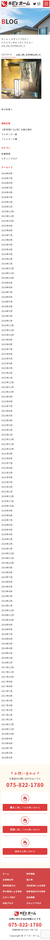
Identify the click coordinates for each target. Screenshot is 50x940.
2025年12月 (7, 211)
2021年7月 (7, 463)
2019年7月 (7, 577)
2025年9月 (7, 225)
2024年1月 (7, 320)
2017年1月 (7, 719)
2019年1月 (7, 605)
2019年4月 (7, 591)
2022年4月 (7, 420)
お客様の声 (8, 879)
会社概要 (30, 897)
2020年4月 (7, 534)
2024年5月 (7, 301)
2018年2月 (7, 657)
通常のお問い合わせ (25, 851)
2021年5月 (7, 472)
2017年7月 (7, 691)
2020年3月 (7, 539)
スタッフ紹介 (9, 897)
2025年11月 (7, 216)
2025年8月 (7, 230)
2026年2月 (7, 201)
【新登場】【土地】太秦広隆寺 (16, 129)
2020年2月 (7, 543)
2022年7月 (7, 406)
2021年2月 (7, 486)
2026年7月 (7, 178)
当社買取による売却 (36, 885)
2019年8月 (7, 572)
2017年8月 (7, 686)
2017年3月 (7, 710)
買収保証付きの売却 (36, 891)
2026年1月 (7, 206)
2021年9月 (7, 453)
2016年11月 (7, 729)
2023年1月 (7, 377)
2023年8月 (7, 344)
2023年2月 (7, 372)
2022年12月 (7, 382)
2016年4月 (7, 757)
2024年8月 (7, 287)
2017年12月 (7, 667)
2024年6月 (7, 296)
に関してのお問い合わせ (25, 807)
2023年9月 (7, 339)
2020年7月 (7, 520)
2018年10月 (7, 619)
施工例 (29, 879)
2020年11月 (7, 501)
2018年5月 (7, 643)
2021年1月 (7, 491)
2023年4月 (7, 363)
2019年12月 (7, 553)
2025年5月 (7, 244)
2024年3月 (7, 311)
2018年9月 (7, 624)
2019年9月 (7, 567)
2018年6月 (7, 638)
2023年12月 (7, 325)
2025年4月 (7, 249)
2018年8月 (7, 629)
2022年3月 (7, 425)
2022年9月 (7, 396)
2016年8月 (7, 743)
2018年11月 (7, 615)
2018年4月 (7, 648)
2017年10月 (7, 676)
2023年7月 (7, 349)
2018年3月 (7, 653)
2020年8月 (7, 515)
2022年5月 (7, 415)
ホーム (6, 873)
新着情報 (5, 153)
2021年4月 (7, 477)
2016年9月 (7, 738)
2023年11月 (7, 330)
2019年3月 (7, 596)
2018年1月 (7, 662)
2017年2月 (7, 714)
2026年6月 (7, 182)
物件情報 (30, 873)
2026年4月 (7, 192)
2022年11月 (7, 387)
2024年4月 (7, 306)
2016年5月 (7, 752)
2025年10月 (7, 220)
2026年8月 (7, 173)
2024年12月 (7, 268)
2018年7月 (7, 634)
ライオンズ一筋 (9, 134)
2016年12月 (7, 724)
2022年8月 (7, 401)
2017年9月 (7, 681)
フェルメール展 (9, 138)
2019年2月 (7, 600)
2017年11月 (7, 672)
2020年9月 (7, 510)
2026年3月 (7, 197)
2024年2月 (7, 315)
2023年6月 (7, 353)
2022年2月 (7, 429)
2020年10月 (7, 505)
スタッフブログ (9, 158)
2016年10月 (7, 733)
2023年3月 (7, 368)
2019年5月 (7, 586)
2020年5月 (7, 529)
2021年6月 (7, 467)
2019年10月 (7, 562)
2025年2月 (7, 258)
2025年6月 (7, 239)
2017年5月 (7, 700)
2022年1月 (7, 434)
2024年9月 (7, 282)
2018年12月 (7, 610)
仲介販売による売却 (12, 891)
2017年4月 (7, 705)
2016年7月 (7, 748)
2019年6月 (7, 581)
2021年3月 (7, 482)
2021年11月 (7, 444)
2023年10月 (7, 334)
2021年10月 (7, 448)
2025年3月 (7, 254)
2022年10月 (7, 391)
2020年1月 (7, 548)
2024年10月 (7, 277)
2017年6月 (7, 695)
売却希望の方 (9, 885)
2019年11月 (7, 558)
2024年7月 (7, 292)
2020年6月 (7, 524)
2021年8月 (7, 458)
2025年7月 (7, 235)
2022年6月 (7, 410)
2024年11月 (7, 273)
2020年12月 (7, 496)
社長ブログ (8, 903)
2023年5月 (7, 358)
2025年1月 (7, 263)
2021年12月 (7, 439)
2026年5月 (7, 187)
